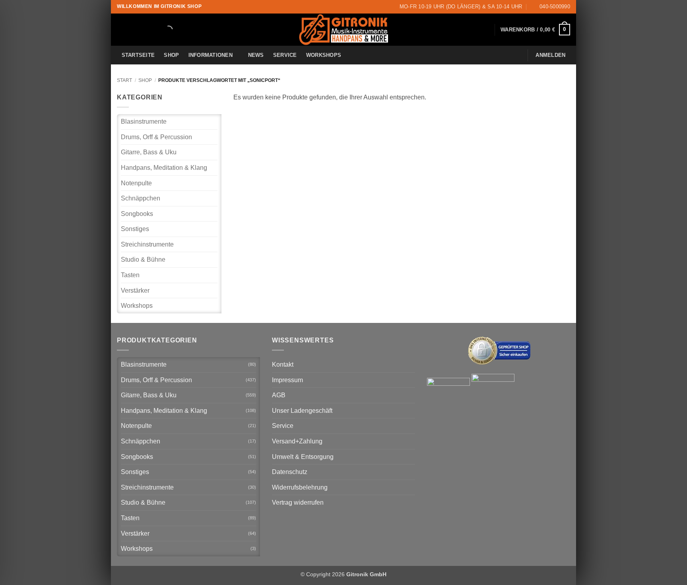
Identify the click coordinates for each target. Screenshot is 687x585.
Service (285, 55)
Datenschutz (289, 471)
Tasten (130, 275)
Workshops (323, 55)
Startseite (138, 55)
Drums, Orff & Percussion (156, 137)
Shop (171, 55)
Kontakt (282, 364)
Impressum (287, 380)
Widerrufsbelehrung (300, 487)
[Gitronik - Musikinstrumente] (343, 30)
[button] (535, 30)
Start (124, 80)
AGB (278, 395)
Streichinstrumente (147, 244)
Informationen (210, 55)
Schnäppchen (140, 198)
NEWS (256, 55)
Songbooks (137, 213)
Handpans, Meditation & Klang (164, 167)
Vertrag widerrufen (298, 502)
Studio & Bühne (143, 259)
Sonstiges (135, 228)
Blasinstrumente (144, 121)
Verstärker (135, 290)
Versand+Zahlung (297, 441)
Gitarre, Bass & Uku (149, 152)
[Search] (162, 30)
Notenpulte (136, 183)
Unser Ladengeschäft (302, 410)
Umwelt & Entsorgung (303, 456)
